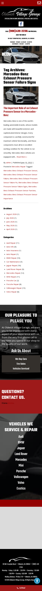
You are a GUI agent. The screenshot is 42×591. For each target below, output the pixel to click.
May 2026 (10, 225)
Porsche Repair (12, 284)
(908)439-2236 (18, 31)
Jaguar (21, 448)
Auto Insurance (12, 250)
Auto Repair (11, 254)
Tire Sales (21, 363)
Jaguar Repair (11, 265)
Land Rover (21, 454)
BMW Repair (11, 258)
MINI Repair (11, 277)
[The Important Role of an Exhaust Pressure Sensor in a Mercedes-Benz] (21, 95)
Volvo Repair (11, 292)
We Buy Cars (21, 359)
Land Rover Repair (13, 269)
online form (10, 403)
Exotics (21, 488)
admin (8, 162)
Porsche (21, 471)
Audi (21, 437)
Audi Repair (11, 243)
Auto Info (10, 247)
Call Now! (22, 588)
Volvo (21, 483)
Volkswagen (21, 477)
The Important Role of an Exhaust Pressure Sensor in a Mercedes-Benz (21, 112)
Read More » (22, 157)
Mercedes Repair (19, 166)
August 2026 (11, 214)
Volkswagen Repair (14, 288)
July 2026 (10, 218)
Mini (21, 465)
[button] (37, 581)
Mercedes (21, 460)
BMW (21, 442)
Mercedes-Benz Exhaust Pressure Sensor (20, 170)
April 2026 (10, 229)
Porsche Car (11, 280)
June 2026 (10, 222)
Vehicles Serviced (21, 368)
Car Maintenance (13, 262)
